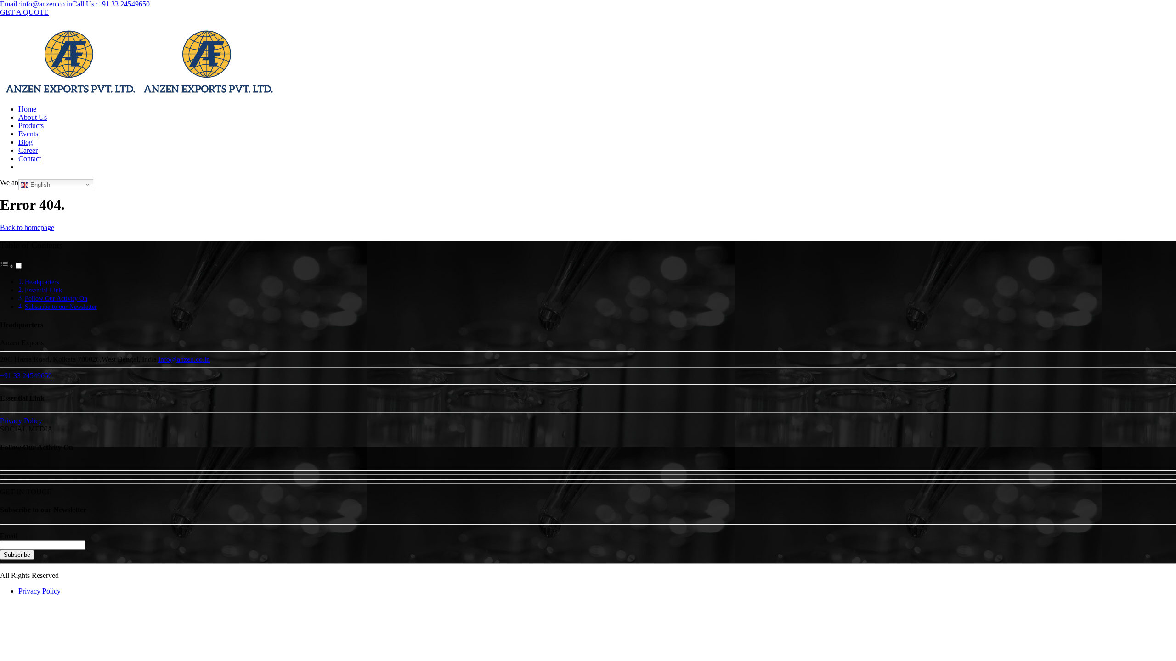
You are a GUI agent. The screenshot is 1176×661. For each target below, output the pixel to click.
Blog (25, 142)
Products (31, 125)
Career (28, 150)
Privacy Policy (39, 591)
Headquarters (42, 282)
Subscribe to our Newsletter (61, 306)
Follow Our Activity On (56, 298)
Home (27, 109)
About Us (32, 117)
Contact (29, 158)
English (39, 184)
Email (8, 536)
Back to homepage (27, 227)
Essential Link (43, 290)
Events (28, 134)
